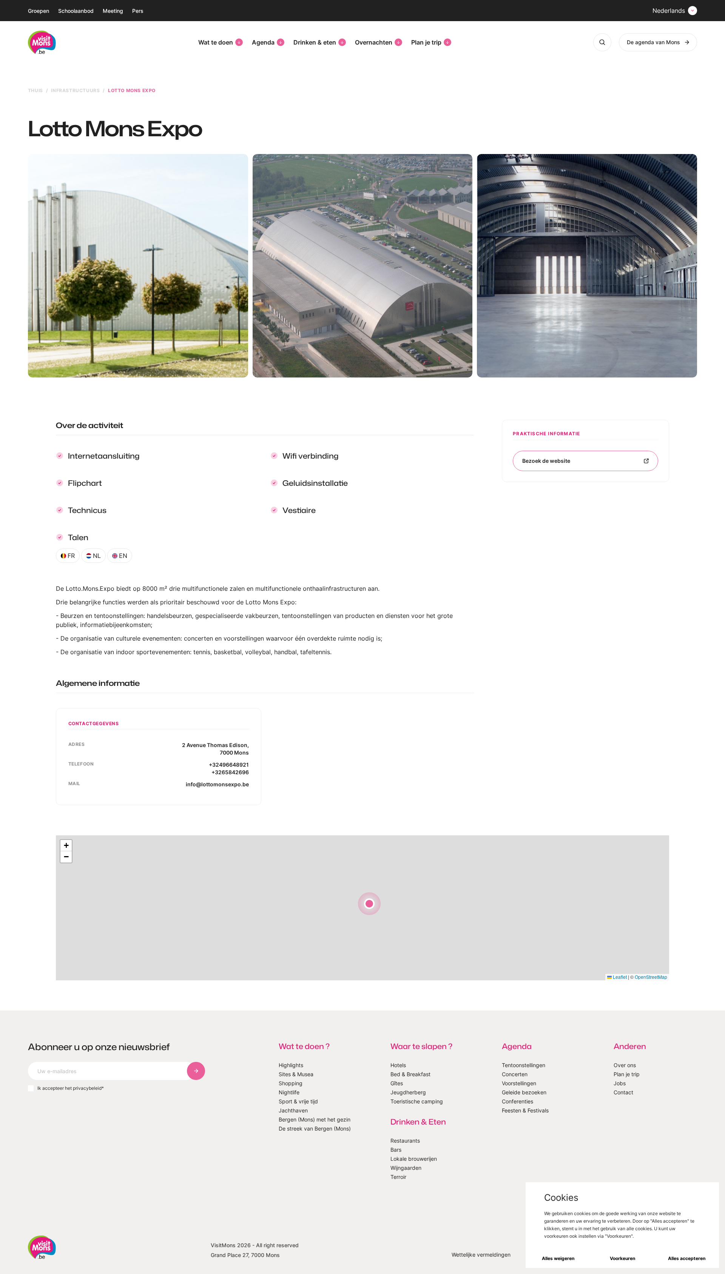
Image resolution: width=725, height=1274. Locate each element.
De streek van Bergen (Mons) (315, 1128)
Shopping (290, 1083)
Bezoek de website (546, 461)
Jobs (620, 1083)
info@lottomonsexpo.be (217, 784)
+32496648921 (229, 764)
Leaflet (619, 977)
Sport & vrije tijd (298, 1101)
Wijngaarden (405, 1168)
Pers (137, 11)
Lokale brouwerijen (413, 1158)
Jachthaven (293, 1110)
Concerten (515, 1074)
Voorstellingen (519, 1083)
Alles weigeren (558, 1258)
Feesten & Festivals (525, 1110)
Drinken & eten (314, 42)
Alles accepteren (686, 1258)
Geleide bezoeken (524, 1092)
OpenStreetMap (651, 977)
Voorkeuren (622, 1258)
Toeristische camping (416, 1101)
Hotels (398, 1065)
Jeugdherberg (408, 1092)
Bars (395, 1149)
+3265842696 (230, 772)
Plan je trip (426, 42)
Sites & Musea (296, 1074)
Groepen (38, 11)
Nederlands (668, 10)
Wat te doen (215, 42)
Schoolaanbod (76, 11)
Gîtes (396, 1083)
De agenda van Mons (653, 42)
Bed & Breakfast (410, 1074)
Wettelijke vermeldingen (481, 1254)
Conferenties (517, 1101)
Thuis (35, 90)
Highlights (291, 1065)
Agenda (263, 42)
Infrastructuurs (75, 90)
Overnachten (373, 42)
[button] (369, 903)
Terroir (398, 1177)
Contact (623, 1092)
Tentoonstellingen (523, 1065)
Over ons (625, 1065)
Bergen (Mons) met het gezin (314, 1119)
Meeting (113, 11)
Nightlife (289, 1092)
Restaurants (405, 1140)
